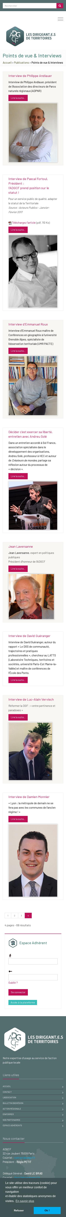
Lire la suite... (18, 97)
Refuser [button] (19, 1210)
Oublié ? (13, 982)
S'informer (8, 1114)
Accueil (7, 62)
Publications (21, 62)
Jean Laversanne (20, 546)
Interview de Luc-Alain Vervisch (31, 699)
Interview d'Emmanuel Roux (28, 324)
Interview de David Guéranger (29, 636)
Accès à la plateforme (23, 1002)
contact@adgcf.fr (24, 1157)
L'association (9, 1097)
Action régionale (12, 1109)
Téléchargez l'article (24, 222)
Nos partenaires (11, 1120)
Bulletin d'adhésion (13, 1103)
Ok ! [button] (47, 1210)
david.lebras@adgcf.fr (27, 1177)
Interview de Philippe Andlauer (30, 76)
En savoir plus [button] (25, 1201)
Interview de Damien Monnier (29, 797)
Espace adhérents (12, 1125)
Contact (7, 1092)
